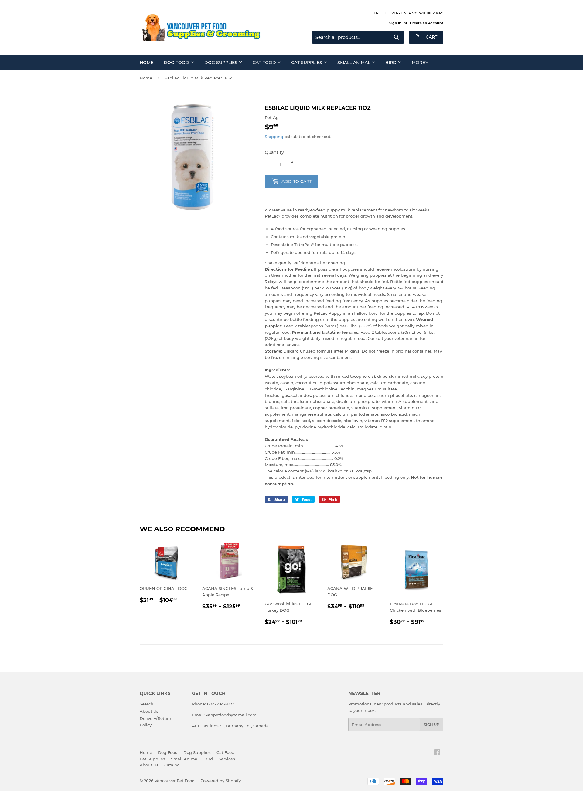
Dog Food (177, 62)
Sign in (395, 23)
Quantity (274, 152)
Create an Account (426, 23)
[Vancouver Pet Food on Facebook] (437, 753)
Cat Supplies (307, 62)
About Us (149, 711)
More (418, 62)
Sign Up (431, 724)
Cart (430, 37)
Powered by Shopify (220, 780)
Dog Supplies (221, 62)
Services (227, 758)
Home (146, 62)
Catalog (172, 764)
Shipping (274, 136)
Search (146, 703)
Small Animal (354, 62)
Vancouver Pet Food (175, 780)
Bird (391, 62)
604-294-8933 (220, 703)
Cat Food (265, 62)
